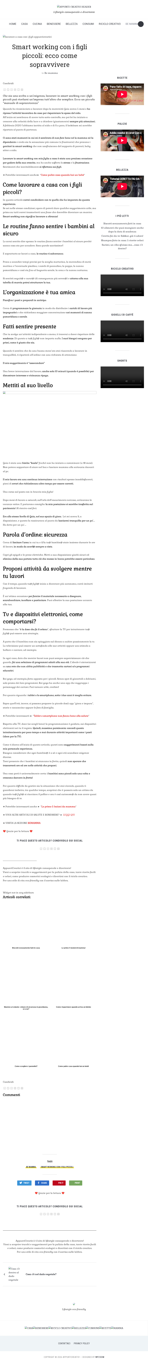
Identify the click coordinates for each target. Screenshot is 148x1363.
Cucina (37, 23)
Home (12, 23)
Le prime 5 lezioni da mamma (58, 806)
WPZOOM (99, 1357)
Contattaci (64, 1343)
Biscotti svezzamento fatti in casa (122, 223)
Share (44, 1183)
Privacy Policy (82, 1343)
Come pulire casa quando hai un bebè (62, 174)
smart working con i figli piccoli (57, 1167)
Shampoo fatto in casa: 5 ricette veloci (122, 240)
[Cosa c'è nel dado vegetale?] (15, 1274)
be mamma (31, 1167)
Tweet (26, 1183)
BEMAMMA (34, 823)
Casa (24, 23)
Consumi (88, 23)
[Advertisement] (49, 1124)
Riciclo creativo (110, 23)
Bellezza (72, 23)
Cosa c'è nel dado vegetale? (41, 1274)
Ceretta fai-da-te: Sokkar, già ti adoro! (122, 235)
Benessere (54, 23)
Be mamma (132, 23)
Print (77, 1183)
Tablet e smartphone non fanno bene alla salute (61, 715)
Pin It (60, 1183)
